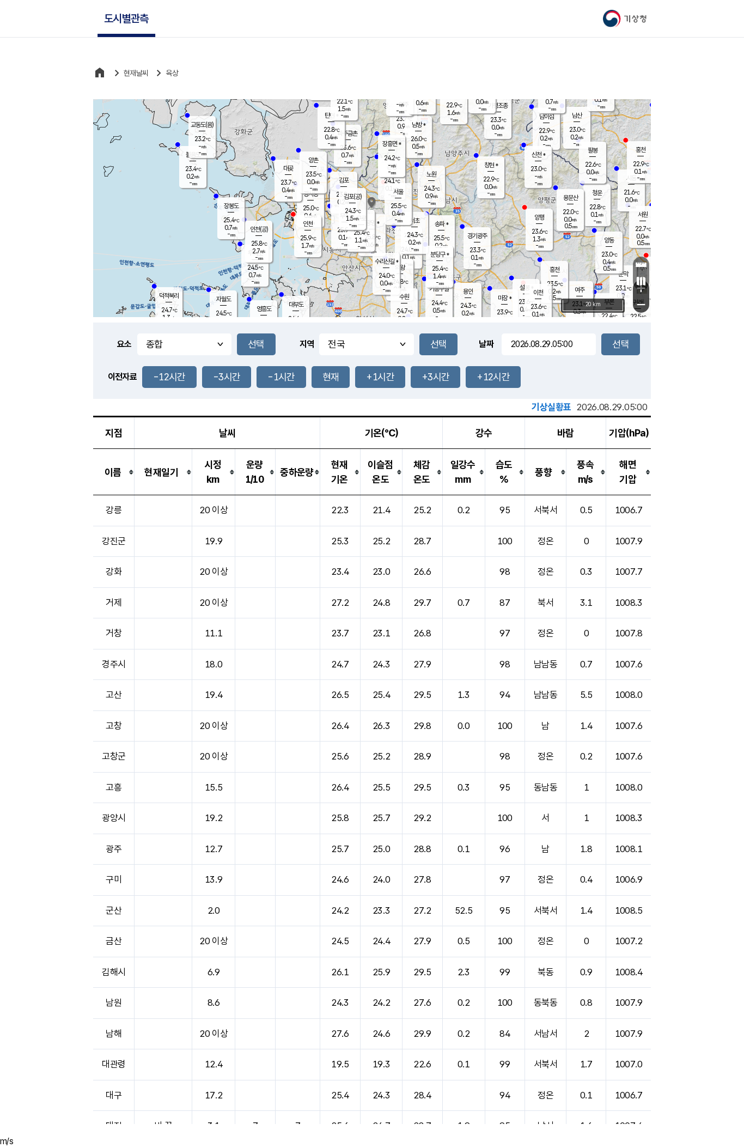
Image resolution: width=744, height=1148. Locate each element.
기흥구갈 (439, 289)
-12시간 (169, 376)
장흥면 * (391, 144)
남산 (577, 115)
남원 (113, 1002)
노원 (431, 174)
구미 (113, 879)
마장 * (504, 298)
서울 (398, 192)
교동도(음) (202, 125)
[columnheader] (114, 472)
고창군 (113, 756)
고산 (113, 694)
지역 (307, 344)
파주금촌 (347, 133)
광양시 (113, 817)
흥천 (554, 270)
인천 (308, 224)
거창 (113, 633)
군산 (113, 910)
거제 (113, 602)
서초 (414, 220)
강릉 (113, 510)
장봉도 (231, 206)
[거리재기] (641, 265)
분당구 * (439, 254)
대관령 (113, 1064)
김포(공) (353, 197)
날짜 (486, 344)
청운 (597, 193)
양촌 (313, 160)
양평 (539, 217)
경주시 (113, 664)
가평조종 (498, 106)
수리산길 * (386, 261)
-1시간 (281, 376)
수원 (404, 297)
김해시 (113, 972)
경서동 (310, 194)
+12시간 (493, 376)
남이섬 (546, 116)
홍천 (640, 150)
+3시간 (435, 376)
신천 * (538, 155)
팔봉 (592, 150)
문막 (623, 274)
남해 (113, 1033)
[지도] (641, 281)
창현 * (491, 165)
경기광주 (477, 236)
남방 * (418, 125)
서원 (643, 214)
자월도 (223, 299)
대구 (113, 1095)
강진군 (113, 541)
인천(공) (259, 229)
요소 (124, 344)
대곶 (288, 168)
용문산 (570, 198)
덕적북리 (169, 296)
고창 (113, 725)
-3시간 (226, 376)
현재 (330, 376)
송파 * (441, 224)
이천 (538, 292)
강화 (113, 571)
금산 (113, 941)
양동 (609, 240)
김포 (344, 180)
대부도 (296, 304)
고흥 (113, 787)
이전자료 (122, 377)
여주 (579, 290)
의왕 (400, 267)
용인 (468, 291)
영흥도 (264, 309)
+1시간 (380, 376)
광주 (113, 848)
